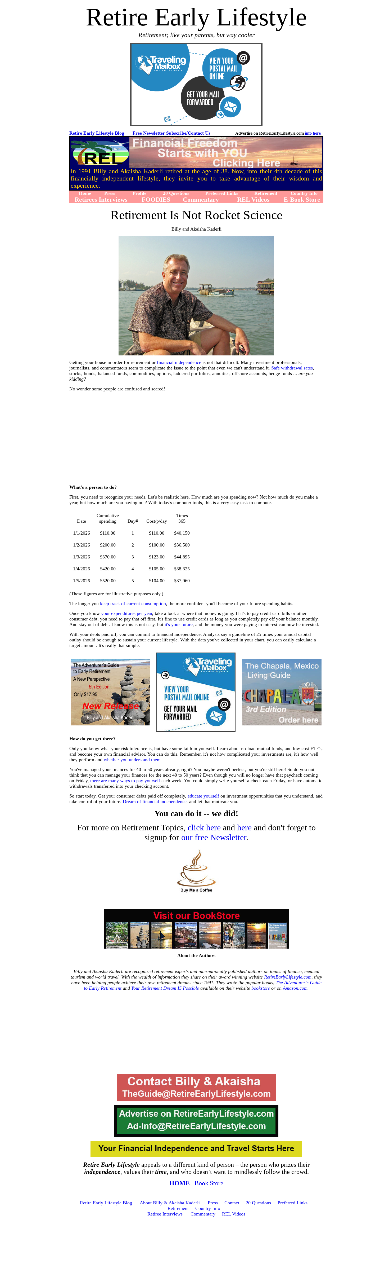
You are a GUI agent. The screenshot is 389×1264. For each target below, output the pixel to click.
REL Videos (233, 1214)
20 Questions (258, 1202)
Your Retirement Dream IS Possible (165, 988)
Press (213, 1202)
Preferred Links (292, 1202)
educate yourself (203, 796)
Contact (231, 1202)
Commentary (203, 1214)
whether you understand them (132, 759)
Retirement (178, 1208)
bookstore (260, 988)
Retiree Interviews (165, 1214)
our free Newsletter (213, 837)
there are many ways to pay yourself (125, 780)
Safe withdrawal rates (292, 368)
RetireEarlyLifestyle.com (287, 977)
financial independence (179, 362)
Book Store (209, 1183)
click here (204, 827)
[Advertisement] (197, 442)
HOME (179, 1183)
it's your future (179, 624)
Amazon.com (295, 988)
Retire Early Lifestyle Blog (96, 133)
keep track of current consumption (133, 603)
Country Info (207, 1208)
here (244, 827)
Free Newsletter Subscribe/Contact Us (171, 133)
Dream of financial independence (155, 801)
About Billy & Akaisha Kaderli (170, 1202)
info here (313, 133)
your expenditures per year (126, 613)
